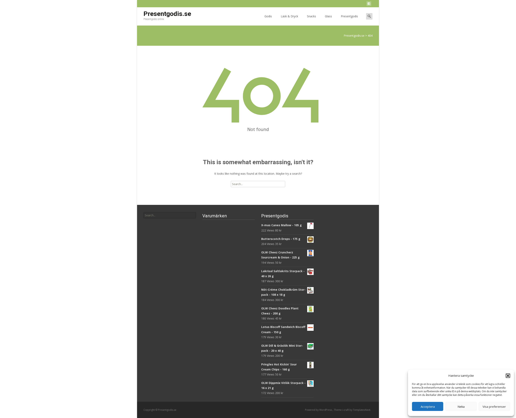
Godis (268, 16)
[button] (508, 376)
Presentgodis (349, 16)
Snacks (311, 16)
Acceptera (428, 407)
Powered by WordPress (319, 410)
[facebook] (368, 4)
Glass (328, 16)
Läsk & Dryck (289, 16)
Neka (461, 407)
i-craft (346, 410)
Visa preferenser (494, 407)
